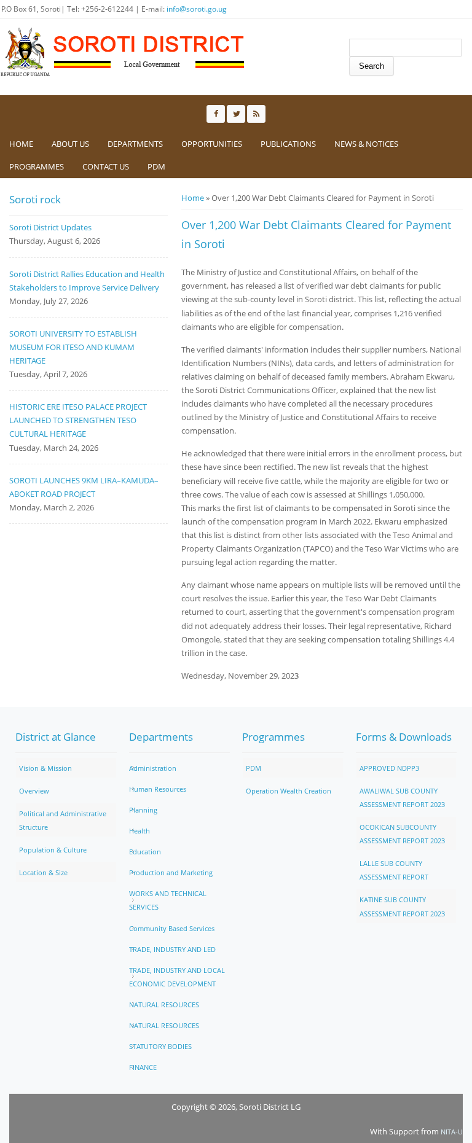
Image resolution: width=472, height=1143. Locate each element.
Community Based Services (171, 928)
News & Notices (366, 143)
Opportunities (211, 143)
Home (21, 143)
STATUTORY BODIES (160, 1046)
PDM (156, 166)
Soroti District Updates (50, 227)
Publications (288, 143)
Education (145, 851)
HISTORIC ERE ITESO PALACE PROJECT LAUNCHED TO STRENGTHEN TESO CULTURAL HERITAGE (78, 420)
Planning (143, 809)
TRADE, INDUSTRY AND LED (172, 949)
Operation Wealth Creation (288, 790)
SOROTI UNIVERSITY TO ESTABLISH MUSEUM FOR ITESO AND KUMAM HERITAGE (73, 347)
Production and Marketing (171, 872)
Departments (135, 143)
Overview (34, 790)
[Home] (123, 52)
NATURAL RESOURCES (164, 1004)
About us (70, 143)
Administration (152, 768)
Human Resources (157, 789)
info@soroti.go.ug (197, 9)
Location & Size (43, 872)
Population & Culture (53, 849)
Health (139, 830)
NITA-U (452, 1131)
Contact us (105, 166)
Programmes (36, 166)
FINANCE (143, 1067)
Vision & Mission (45, 768)
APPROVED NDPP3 (389, 768)
